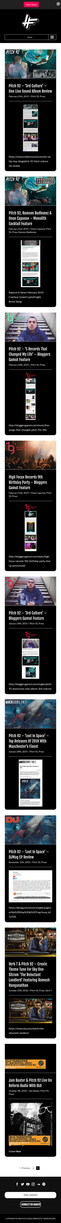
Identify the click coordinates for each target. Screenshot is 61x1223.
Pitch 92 (35, 96)
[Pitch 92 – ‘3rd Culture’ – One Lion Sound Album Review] (30, 63)
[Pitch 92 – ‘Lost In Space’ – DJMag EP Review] (30, 829)
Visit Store (31, 4)
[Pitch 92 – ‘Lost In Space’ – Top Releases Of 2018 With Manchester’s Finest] (30, 713)
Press (42, 96)
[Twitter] (22, 1184)
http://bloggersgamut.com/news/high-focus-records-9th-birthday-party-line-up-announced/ (30, 561)
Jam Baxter (34, 1090)
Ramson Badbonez (27, 232)
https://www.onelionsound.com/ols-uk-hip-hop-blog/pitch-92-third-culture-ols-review (30, 161)
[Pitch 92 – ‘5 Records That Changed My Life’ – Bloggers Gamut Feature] (30, 327)
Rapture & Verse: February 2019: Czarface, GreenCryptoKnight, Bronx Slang (26, 297)
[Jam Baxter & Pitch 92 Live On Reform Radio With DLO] (30, 1058)
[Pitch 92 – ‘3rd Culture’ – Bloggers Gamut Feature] (30, 591)
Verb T (48, 990)
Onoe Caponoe (37, 228)
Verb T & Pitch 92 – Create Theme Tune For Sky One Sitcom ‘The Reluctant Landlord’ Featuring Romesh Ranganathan (29, 975)
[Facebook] (17, 1184)
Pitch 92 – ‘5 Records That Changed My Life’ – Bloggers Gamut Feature (29, 354)
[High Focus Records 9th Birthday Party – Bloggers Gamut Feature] (30, 455)
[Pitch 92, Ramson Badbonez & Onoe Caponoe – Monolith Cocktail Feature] (30, 191)
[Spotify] (43, 1184)
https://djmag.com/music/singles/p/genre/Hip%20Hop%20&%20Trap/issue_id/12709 (30, 912)
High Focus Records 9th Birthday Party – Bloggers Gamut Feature (28, 482)
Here (18, 1151)
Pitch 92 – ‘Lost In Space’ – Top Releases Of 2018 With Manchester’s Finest (29, 741)
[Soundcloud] (38, 1184)
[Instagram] (33, 1184)
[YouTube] (27, 1184)
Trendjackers (49, 1219)
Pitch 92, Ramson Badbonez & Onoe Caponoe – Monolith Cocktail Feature (30, 218)
